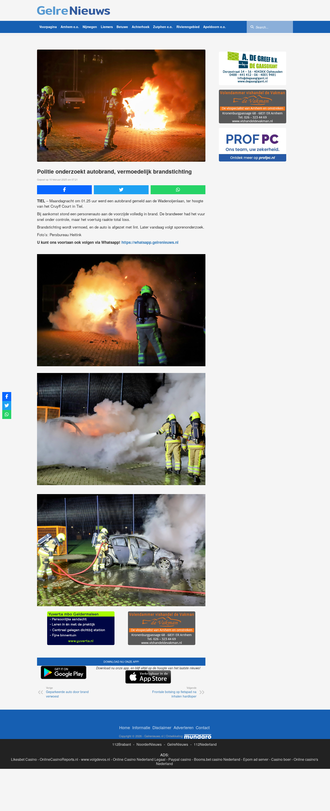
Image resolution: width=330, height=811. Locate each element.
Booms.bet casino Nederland (217, 763)
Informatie (141, 732)
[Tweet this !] (121, 189)
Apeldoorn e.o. (214, 26)
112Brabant (121, 748)
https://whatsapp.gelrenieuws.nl (149, 242)
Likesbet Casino (24, 763)
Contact (203, 732)
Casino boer (281, 763)
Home (124, 732)
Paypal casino (179, 763)
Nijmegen (90, 26)
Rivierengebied (188, 26)
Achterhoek (141, 26)
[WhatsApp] (178, 189)
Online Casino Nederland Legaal (139, 763)
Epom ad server (255, 763)
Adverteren (184, 732)
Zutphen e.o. (163, 26)
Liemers (107, 26)
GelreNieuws (177, 748)
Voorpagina (48, 26)
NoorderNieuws (149, 748)
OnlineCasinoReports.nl (59, 763)
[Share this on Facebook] (64, 189)
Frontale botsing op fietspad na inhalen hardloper (174, 696)
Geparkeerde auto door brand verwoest (67, 696)
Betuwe (122, 26)
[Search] (252, 27)
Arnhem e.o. (70, 26)
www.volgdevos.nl (95, 763)
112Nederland (205, 748)
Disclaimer (161, 732)
